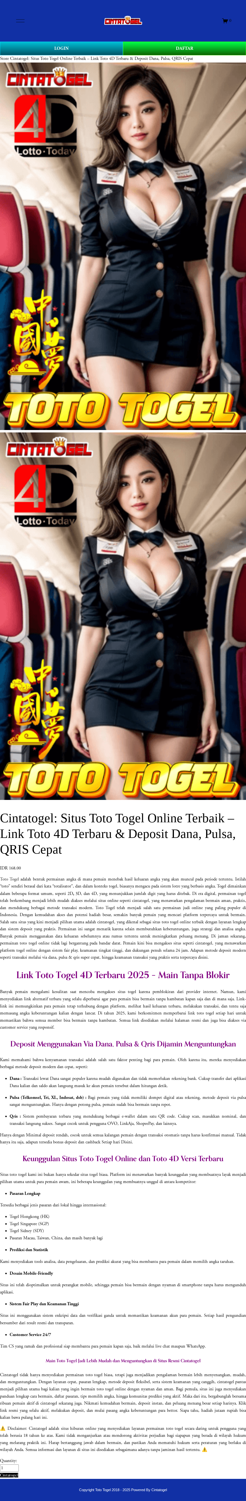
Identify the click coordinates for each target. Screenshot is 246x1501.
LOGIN (61, 48)
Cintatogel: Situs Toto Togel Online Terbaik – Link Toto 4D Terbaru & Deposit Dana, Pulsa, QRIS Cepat (101, 59)
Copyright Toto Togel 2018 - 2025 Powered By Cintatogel (123, 1490)
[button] (9, 1475)
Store (4, 59)
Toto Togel (9, 879)
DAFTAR (184, 48)
